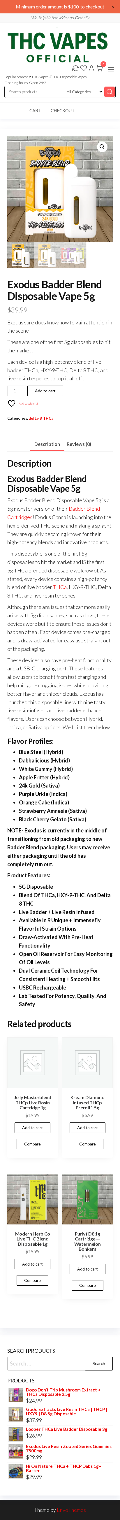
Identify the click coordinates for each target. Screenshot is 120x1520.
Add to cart (45, 390)
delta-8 (35, 418)
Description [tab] (47, 444)
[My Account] (91, 68)
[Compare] (75, 68)
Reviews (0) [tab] (79, 444)
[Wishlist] (83, 68)
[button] (111, 69)
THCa (48, 418)
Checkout (63, 110)
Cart (35, 110)
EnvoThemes (71, 1510)
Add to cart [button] (32, 1127)
